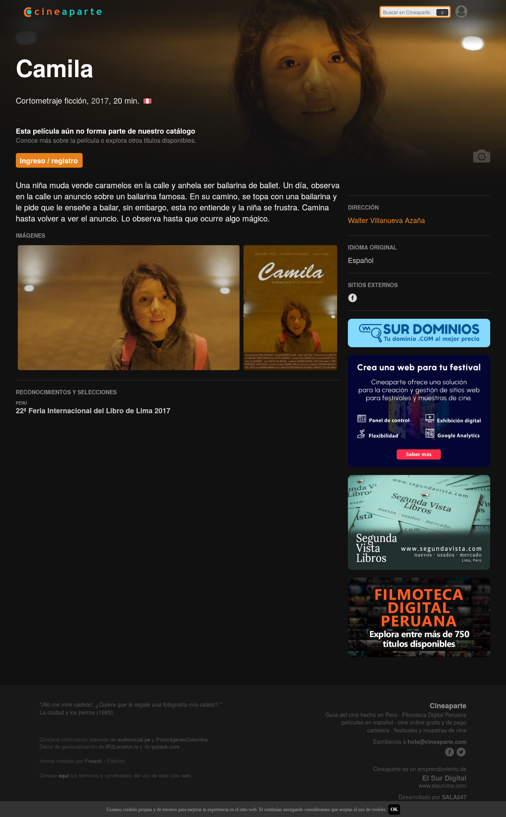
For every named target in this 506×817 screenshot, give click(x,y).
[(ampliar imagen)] (129, 307)
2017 (100, 100)
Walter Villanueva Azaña (386, 220)
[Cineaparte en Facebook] (450, 752)
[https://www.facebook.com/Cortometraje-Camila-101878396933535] (352, 298)
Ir (442, 12)
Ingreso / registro (49, 160)
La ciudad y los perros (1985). (77, 712)
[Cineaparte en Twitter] (461, 752)
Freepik (93, 760)
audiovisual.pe (133, 739)
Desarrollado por (432, 797)
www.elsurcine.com (442, 785)
